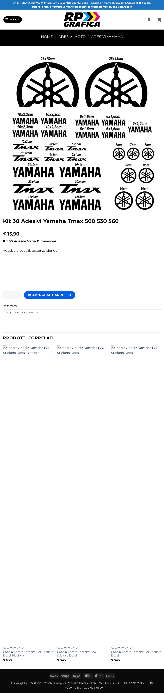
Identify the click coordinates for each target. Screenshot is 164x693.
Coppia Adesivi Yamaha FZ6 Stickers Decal (76, 653)
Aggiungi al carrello (49, 295)
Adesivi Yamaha (107, 36)
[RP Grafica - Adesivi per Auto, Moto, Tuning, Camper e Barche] (82, 19)
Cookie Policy (93, 687)
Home (47, 36)
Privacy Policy (71, 687)
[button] (12, 19)
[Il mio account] (149, 19)
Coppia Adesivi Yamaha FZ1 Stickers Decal (136, 653)
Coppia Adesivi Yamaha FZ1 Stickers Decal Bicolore (28, 653)
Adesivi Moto (72, 36)
